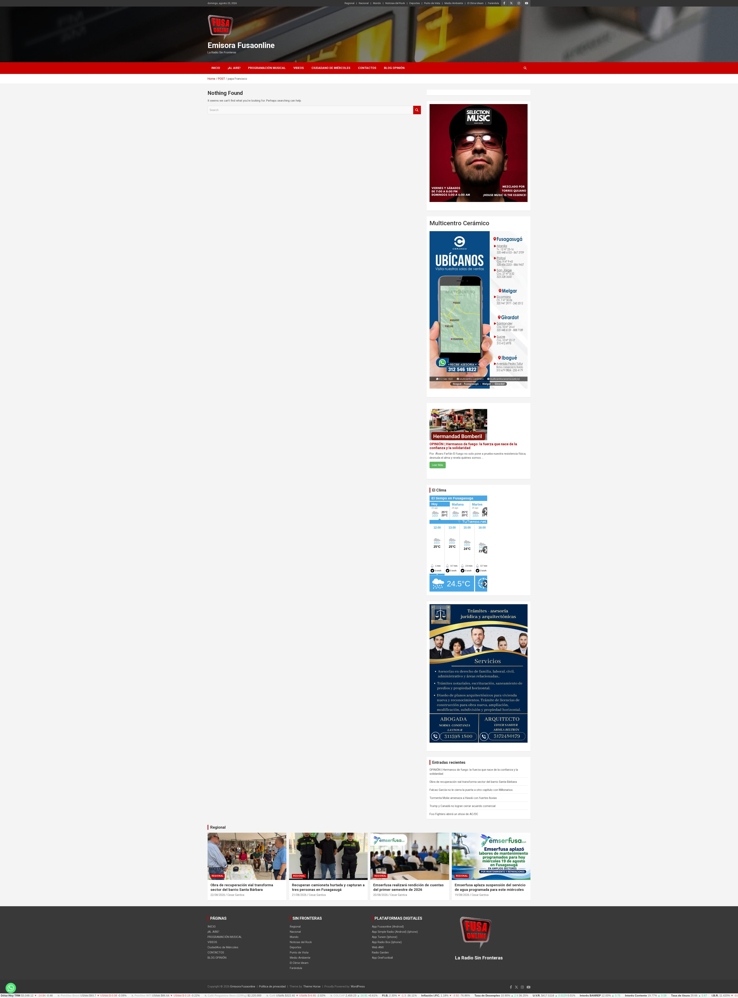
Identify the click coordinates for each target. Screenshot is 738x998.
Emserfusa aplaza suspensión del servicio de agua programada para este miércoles (490, 887)
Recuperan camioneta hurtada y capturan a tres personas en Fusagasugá (328, 887)
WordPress (358, 986)
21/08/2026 (299, 894)
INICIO (215, 68)
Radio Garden (380, 952)
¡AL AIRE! (234, 68)
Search (417, 110)
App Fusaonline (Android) (388, 926)
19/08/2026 (462, 894)
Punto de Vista (432, 3)
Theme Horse (312, 986)
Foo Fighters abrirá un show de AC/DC (454, 814)
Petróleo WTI (143, 995)
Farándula (493, 3)
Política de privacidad (272, 986)
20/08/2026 (380, 894)
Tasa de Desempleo (487, 995)
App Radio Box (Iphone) (387, 942)
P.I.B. (385, 995)
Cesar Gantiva (235, 894)
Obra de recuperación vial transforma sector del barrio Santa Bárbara (473, 782)
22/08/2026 (217, 894)
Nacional (364, 3)
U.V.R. (536, 995)
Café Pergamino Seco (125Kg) (227, 995)
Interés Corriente (636, 995)
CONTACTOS (367, 68)
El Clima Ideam (475, 3)
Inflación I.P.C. (430, 995)
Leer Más (437, 465)
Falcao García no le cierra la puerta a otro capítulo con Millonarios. (471, 790)
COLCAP (339, 995)
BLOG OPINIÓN (394, 68)
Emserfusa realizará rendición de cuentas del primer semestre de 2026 (408, 887)
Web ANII (378, 947)
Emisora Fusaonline (241, 45)
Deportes (414, 3)
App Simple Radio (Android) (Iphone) (395, 931)
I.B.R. (715, 995)
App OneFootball (382, 957)
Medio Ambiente (454, 3)
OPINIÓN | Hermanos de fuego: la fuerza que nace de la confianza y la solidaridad (473, 446)
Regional (349, 3)
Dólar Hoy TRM (10, 995)
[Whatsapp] (11, 988)
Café (272, 995)
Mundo (377, 3)
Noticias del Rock (395, 3)
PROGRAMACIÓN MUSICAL (267, 68)
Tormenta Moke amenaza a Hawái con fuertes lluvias (463, 798)
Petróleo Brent (70, 995)
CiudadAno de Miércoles (331, 68)
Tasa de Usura (680, 995)
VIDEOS (298, 68)
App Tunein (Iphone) (384, 937)
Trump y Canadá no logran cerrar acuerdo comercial (462, 806)
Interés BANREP (590, 995)
